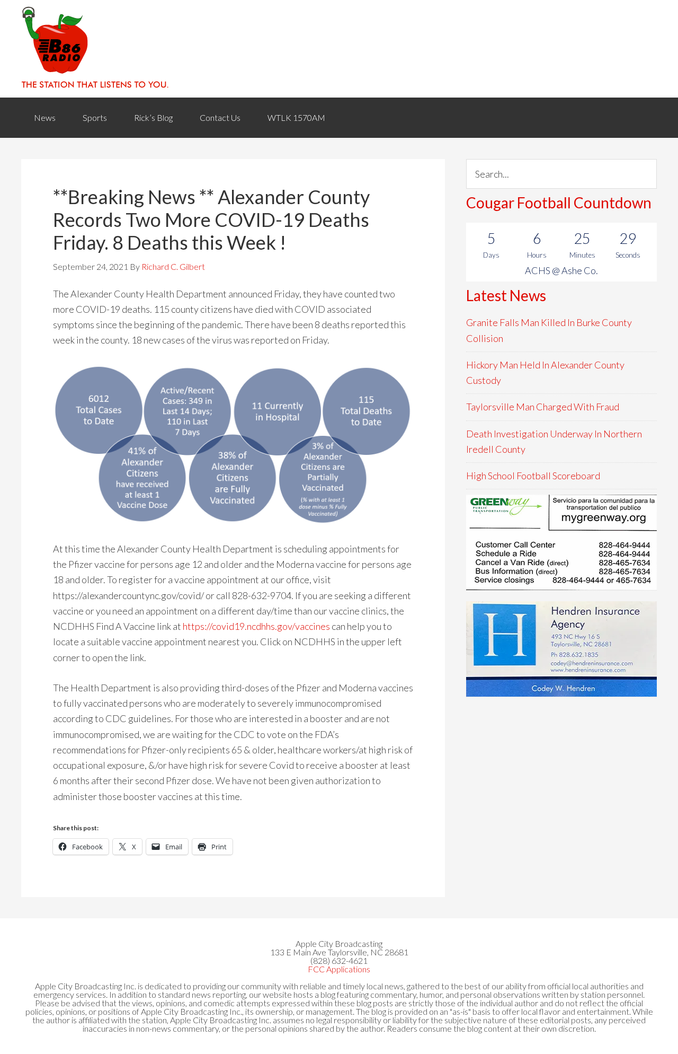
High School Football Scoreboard (533, 475)
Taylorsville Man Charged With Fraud (542, 406)
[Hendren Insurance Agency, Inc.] (561, 649)
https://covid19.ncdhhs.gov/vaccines (257, 626)
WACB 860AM (339, 48)
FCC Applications (339, 969)
